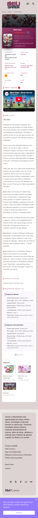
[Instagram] (11, 482)
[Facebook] (21, 482)
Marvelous (16, 41)
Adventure (15, 43)
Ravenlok (6, 393)
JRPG (32, 43)
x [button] (36, 499)
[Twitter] (16, 482)
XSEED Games (9, 65)
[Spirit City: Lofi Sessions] (24, 369)
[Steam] (31, 482)
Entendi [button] (19, 513)
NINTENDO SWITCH (19, 32)
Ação (20, 43)
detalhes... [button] (7, 507)
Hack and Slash (26, 43)
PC (28, 32)
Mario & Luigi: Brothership (7, 377)
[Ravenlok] (9, 386)
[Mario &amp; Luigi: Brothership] (9, 369)
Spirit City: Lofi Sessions (22, 377)
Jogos (10, 12)
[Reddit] (26, 482)
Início (4, 12)
